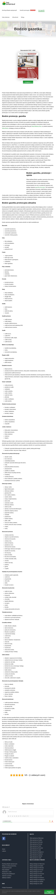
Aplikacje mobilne (6, 877)
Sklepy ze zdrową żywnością (9, 865)
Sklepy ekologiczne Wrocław (37, 867)
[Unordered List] (18, 816)
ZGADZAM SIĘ (49, 892)
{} (25, 816)
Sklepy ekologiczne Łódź (36, 875)
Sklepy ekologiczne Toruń (36, 871)
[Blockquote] (20, 816)
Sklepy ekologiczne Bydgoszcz (37, 879)
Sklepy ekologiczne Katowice (37, 877)
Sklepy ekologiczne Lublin (36, 883)
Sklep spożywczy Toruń (35, 846)
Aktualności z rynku (6, 871)
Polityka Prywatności (7, 887)
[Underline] (12, 816)
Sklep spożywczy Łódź (35, 850)
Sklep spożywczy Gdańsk (36, 856)
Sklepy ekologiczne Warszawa (37, 863)
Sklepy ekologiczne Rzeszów (37, 873)
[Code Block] (22, 816)
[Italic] (11, 816)
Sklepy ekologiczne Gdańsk (36, 881)
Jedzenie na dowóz (6, 875)
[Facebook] (3, 838)
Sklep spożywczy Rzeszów (36, 848)
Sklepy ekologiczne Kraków (36, 865)
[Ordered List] (16, 816)
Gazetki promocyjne (7, 867)
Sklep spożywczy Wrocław (36, 842)
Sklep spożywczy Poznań (36, 844)
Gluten (3, 849)
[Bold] (9, 816)
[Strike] (14, 816)
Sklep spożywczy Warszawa (36, 838)
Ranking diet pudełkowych (8, 873)
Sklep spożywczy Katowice (36, 854)
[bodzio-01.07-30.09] (28, 53)
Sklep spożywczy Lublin (35, 857)
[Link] (24, 816)
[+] (27, 816)
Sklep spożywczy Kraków (36, 840)
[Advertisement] (28, 43)
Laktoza (4, 851)
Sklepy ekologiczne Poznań (36, 869)
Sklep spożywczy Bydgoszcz (37, 852)
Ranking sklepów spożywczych (9, 863)
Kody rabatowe (5, 869)
